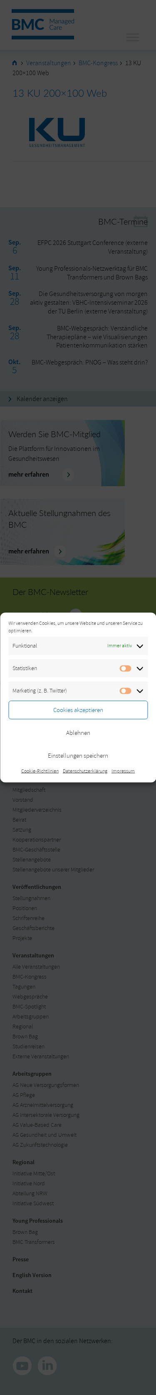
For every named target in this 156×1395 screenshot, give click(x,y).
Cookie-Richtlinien (40, 771)
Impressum (123, 771)
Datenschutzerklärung (85, 771)
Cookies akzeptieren (78, 710)
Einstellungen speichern (78, 755)
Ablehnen (78, 733)
